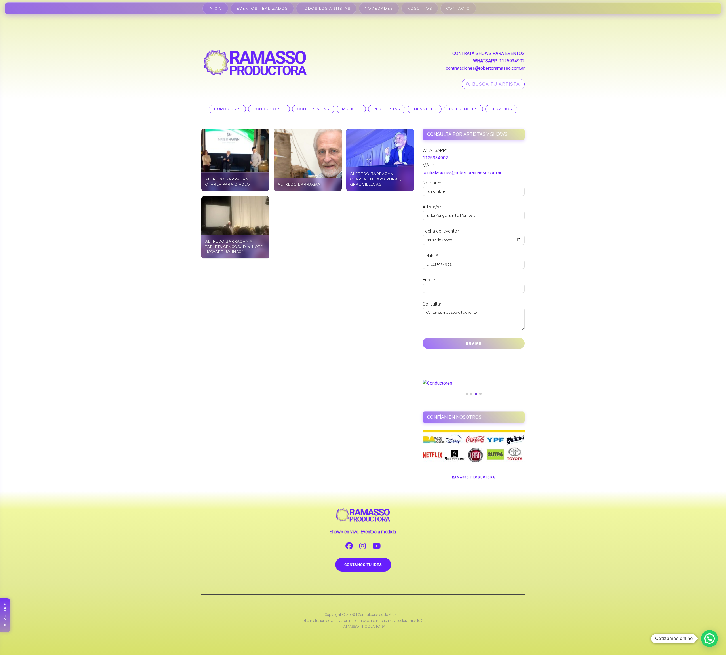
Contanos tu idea (363, 565)
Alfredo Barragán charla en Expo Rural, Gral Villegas (375, 179)
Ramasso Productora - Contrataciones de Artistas (255, 62)
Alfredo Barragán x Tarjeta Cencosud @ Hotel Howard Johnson (235, 246)
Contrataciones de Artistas (379, 614)
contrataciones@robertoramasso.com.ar (485, 68)
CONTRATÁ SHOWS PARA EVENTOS (488, 53)
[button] (709, 638)
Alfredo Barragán (299, 184)
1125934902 (512, 61)
